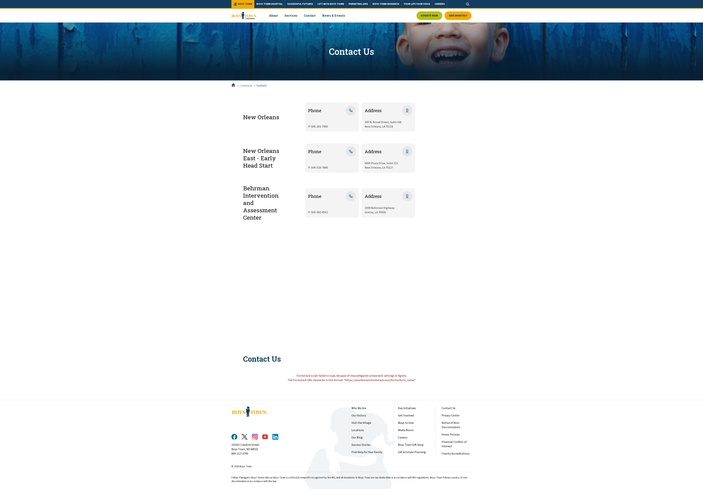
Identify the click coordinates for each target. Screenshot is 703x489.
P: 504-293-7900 (318, 127)
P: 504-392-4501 (318, 212)
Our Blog (357, 438)
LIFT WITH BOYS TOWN (331, 4)
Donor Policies (451, 435)
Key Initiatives (407, 408)
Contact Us (448, 408)
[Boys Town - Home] (244, 15)
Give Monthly (458, 16)
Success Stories (361, 445)
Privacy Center (451, 416)
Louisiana (246, 86)
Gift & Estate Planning (412, 452)
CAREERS (440, 4)
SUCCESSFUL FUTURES (300, 4)
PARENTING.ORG (358, 4)
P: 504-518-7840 (318, 168)
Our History (359, 416)
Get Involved (406, 416)
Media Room (406, 430)
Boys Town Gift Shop (411, 445)
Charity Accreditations (456, 454)
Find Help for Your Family (367, 452)
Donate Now (429, 16)
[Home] (233, 86)
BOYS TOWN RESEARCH (386, 4)
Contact (261, 86)
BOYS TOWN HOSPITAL (269, 4)
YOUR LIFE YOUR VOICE (417, 4)
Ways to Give (406, 423)
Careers (403, 438)
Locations (358, 430)
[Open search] (468, 4)
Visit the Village (361, 423)
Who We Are (359, 408)
